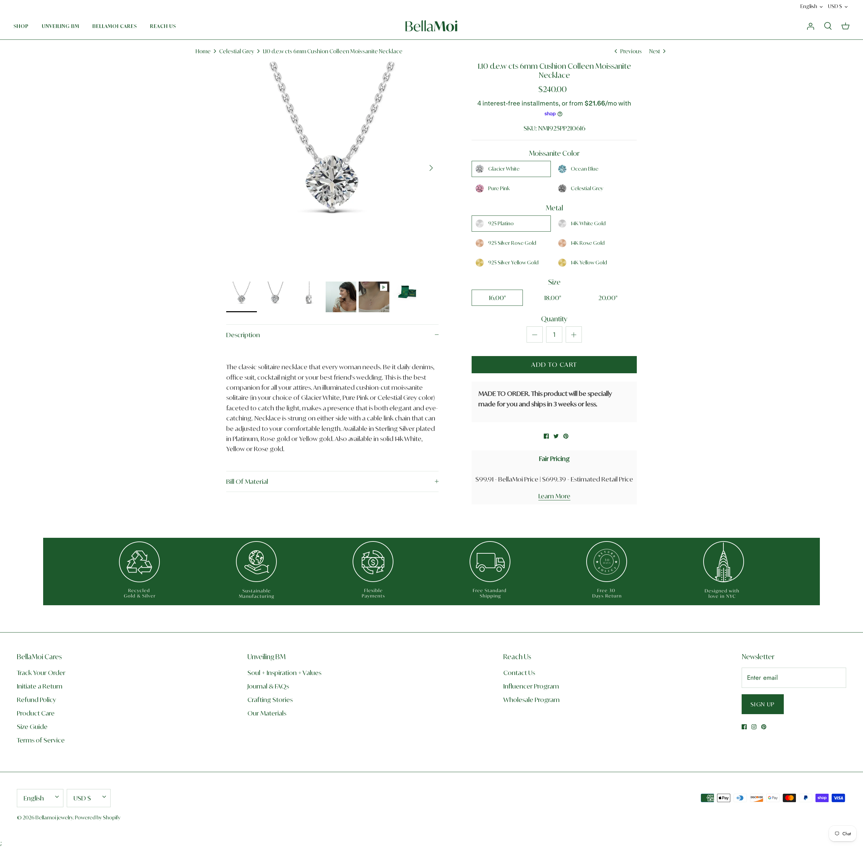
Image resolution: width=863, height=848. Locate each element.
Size (554, 282)
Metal (554, 208)
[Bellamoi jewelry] (431, 26)
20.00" (608, 298)
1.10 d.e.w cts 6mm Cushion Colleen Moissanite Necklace (333, 51)
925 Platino (501, 223)
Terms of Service (41, 740)
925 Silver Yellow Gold (513, 262)
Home (203, 51)
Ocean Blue (584, 169)
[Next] (431, 167)
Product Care (36, 713)
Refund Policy (36, 700)
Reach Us (163, 26)
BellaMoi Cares (114, 26)
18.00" (552, 298)
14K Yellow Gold (589, 262)
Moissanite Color (554, 153)
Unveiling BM (60, 26)
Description (243, 335)
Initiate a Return (39, 686)
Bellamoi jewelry (54, 817)
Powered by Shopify (97, 817)
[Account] (810, 26)
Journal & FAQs (268, 686)
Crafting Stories (270, 700)
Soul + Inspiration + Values (284, 673)
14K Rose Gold (587, 243)
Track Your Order (41, 673)
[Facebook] (744, 726)
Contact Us (519, 673)
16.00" (497, 298)
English (808, 6)
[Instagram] (753, 726)
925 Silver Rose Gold (512, 243)
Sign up (762, 704)
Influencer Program (531, 686)
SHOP (21, 26)
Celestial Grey (236, 51)
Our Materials (266, 713)
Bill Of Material (247, 481)
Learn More (554, 496)
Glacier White (503, 169)
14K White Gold (588, 223)
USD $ (835, 6)
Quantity (554, 319)
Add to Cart (554, 364)
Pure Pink (499, 188)
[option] (332, 168)
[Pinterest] (763, 726)
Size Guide (32, 727)
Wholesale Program (531, 700)
